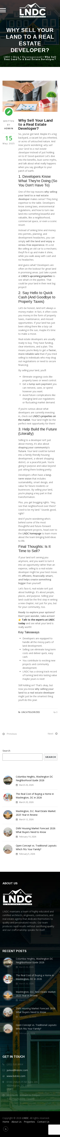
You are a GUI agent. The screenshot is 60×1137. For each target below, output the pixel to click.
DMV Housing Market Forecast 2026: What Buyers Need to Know (36, 830)
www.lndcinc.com (16, 1076)
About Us (17, 1121)
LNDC (25, 1118)
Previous (12, 733)
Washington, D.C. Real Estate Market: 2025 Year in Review (36, 812)
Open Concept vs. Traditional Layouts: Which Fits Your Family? (36, 847)
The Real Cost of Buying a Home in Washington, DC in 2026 (35, 795)
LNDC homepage (31, 533)
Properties (29, 1121)
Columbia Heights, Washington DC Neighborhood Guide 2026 (34, 778)
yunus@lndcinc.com (17, 1070)
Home (5, 1121)
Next (50, 733)
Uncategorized (30, 712)
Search (6, 750)
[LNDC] (32, 10)
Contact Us (43, 1121)
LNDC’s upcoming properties (36, 276)
